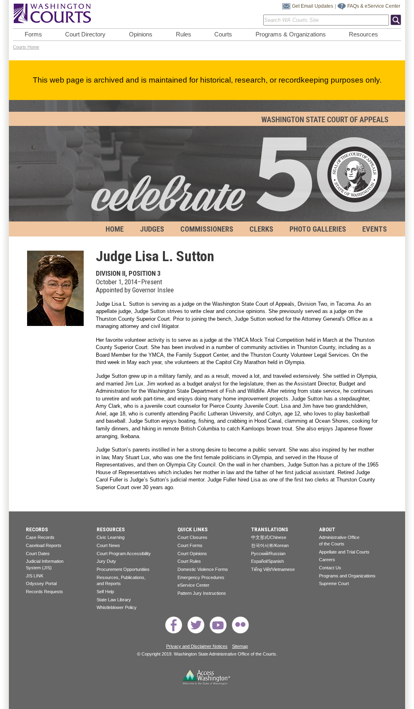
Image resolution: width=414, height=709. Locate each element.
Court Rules (189, 561)
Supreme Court (334, 583)
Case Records (40, 537)
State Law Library (114, 599)
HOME (115, 229)
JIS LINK (34, 575)
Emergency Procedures (200, 577)
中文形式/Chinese (268, 537)
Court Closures (192, 537)
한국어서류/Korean (270, 545)
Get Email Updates (312, 6)
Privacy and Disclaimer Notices (197, 646)
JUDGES (152, 229)
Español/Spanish (267, 561)
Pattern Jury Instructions (201, 593)
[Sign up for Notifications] (286, 8)
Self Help (105, 591)
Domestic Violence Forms (202, 569)
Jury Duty (106, 561)
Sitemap (240, 646)
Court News (108, 545)
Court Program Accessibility (124, 553)
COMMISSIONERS (206, 229)
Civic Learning (111, 537)
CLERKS (261, 229)
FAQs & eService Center (373, 6)
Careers (327, 559)
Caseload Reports (43, 545)
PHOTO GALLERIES (317, 229)
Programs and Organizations (347, 575)
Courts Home (26, 47)
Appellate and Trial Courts (344, 551)
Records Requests (44, 591)
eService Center (193, 585)
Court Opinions (192, 553)
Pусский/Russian (268, 553)
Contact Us (330, 567)
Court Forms (190, 545)
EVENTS (374, 229)
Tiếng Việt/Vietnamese (273, 569)
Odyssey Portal (41, 583)
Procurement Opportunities (123, 569)
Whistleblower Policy (117, 607)
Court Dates (38, 553)
